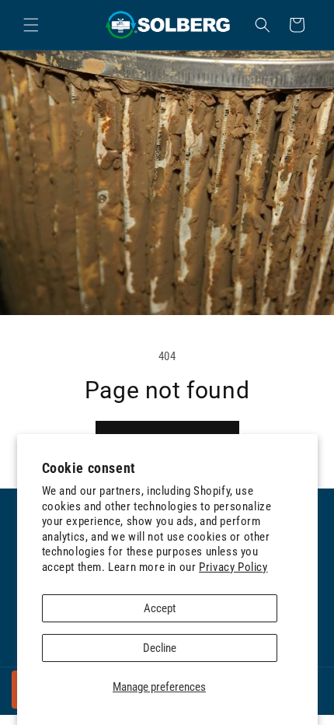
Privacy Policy (233, 567)
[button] (31, 25)
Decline (159, 648)
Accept (160, 608)
